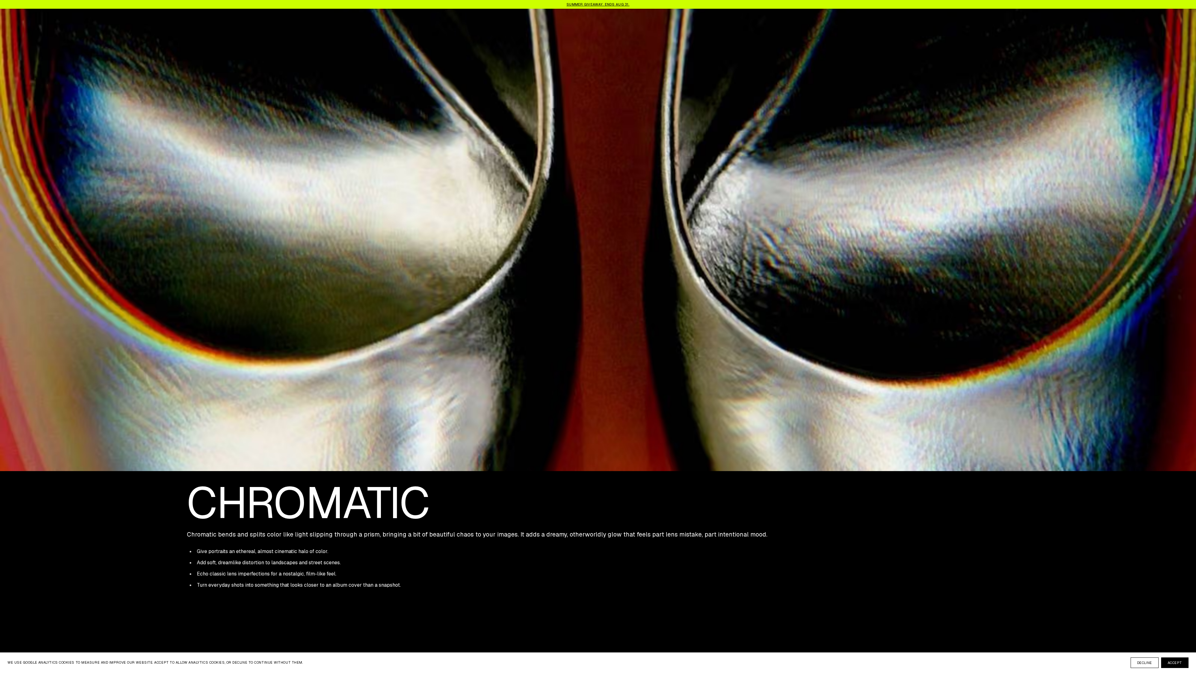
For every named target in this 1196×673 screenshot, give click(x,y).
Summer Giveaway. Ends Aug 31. (598, 4)
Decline (1144, 663)
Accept (1175, 663)
